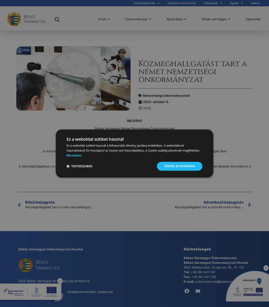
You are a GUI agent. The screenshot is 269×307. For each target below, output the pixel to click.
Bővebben (74, 155)
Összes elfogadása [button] (179, 166)
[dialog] (134, 153)
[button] (79, 166)
